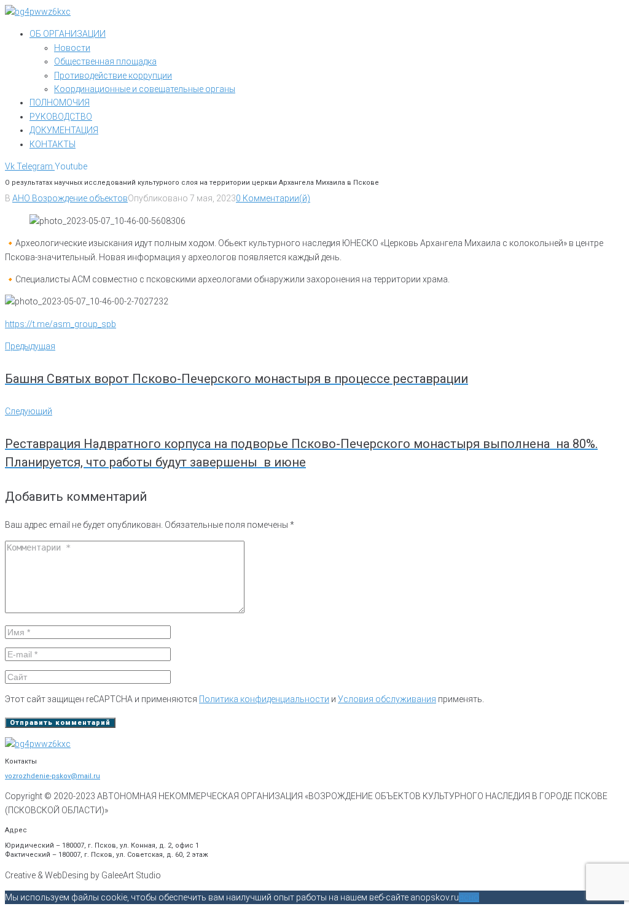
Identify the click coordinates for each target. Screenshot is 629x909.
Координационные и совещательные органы (144, 89)
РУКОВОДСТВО (60, 117)
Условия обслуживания (387, 699)
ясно (469, 897)
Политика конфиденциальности (264, 699)
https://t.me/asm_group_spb (60, 324)
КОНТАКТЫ (52, 144)
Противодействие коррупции (113, 75)
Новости (72, 48)
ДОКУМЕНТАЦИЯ (63, 130)
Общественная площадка (105, 61)
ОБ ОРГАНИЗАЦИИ (67, 34)
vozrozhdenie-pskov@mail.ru (52, 776)
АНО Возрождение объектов (70, 198)
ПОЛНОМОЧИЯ (59, 102)
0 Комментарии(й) (273, 198)
